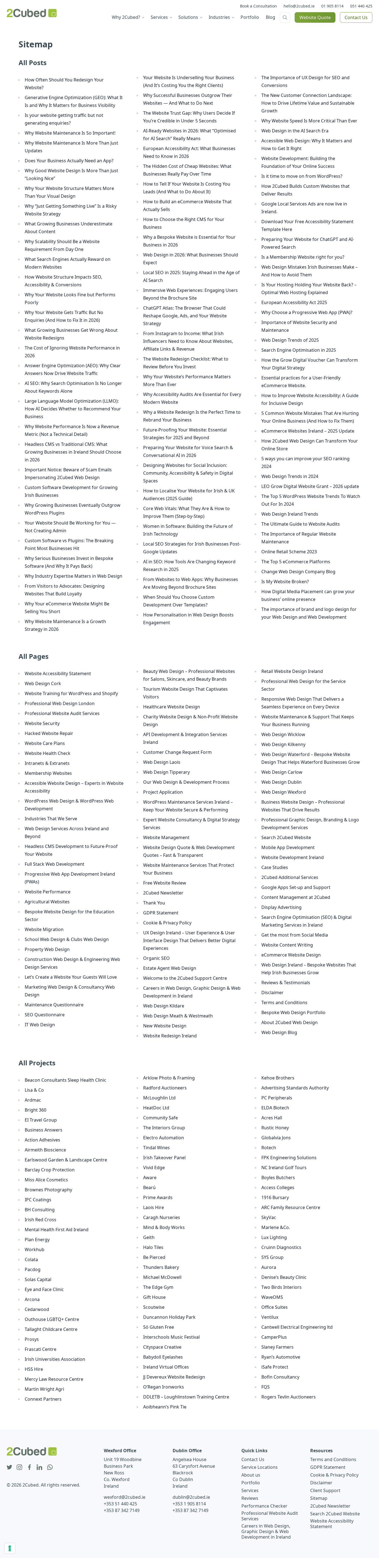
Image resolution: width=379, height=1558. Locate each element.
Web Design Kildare (163, 1006)
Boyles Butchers (278, 1177)
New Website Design (164, 1026)
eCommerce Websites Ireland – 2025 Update (307, 431)
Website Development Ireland (292, 857)
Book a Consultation (258, 6)
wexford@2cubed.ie (124, 1497)
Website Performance (47, 892)
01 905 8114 (332, 6)
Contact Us (356, 17)
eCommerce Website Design (291, 955)
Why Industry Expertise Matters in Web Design (73, 576)
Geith (149, 1237)
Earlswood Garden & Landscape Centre (66, 1160)
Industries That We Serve (51, 819)
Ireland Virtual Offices (166, 1367)
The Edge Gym (158, 1287)
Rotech (268, 1148)
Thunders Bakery (161, 1267)
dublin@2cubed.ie (191, 1497)
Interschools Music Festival (171, 1337)
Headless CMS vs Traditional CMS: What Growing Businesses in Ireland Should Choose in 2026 (73, 452)
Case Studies (274, 867)
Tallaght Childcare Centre (51, 1329)
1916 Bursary (275, 1197)
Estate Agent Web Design (169, 968)
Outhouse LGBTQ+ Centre (52, 1319)
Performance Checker (264, 1506)
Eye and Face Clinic (44, 1289)
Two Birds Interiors (281, 1287)
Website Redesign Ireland (170, 1036)
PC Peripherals (276, 1098)
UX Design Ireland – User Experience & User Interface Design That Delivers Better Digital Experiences (189, 940)
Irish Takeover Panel (164, 1158)
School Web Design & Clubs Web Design (67, 939)
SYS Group (272, 1257)
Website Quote (315, 17)
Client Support (325, 1490)
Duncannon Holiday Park (169, 1317)
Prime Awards (158, 1197)
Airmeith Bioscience (45, 1150)
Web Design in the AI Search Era (295, 131)
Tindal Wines (156, 1148)
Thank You (154, 903)
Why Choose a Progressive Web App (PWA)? (306, 312)
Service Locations (259, 1467)
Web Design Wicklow (283, 734)
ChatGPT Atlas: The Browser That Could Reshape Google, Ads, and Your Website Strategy (185, 315)
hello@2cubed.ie (299, 6)
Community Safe (160, 1118)
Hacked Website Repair (49, 733)
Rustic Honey (275, 1128)
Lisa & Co (34, 1090)
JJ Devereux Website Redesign (174, 1377)
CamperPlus (274, 1337)
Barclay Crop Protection (50, 1170)
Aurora (268, 1267)
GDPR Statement (160, 913)
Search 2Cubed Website (286, 837)
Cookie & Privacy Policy (167, 923)
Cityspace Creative (162, 1347)
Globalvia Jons (276, 1138)
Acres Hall (271, 1118)
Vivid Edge (154, 1167)
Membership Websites (48, 773)
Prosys (32, 1339)
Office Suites (274, 1307)
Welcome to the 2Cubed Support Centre (185, 978)
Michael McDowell (162, 1277)
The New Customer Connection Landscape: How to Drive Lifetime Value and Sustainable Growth (307, 103)
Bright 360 (35, 1110)
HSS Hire (34, 1369)
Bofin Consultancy (280, 1377)
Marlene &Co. (275, 1227)
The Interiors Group (164, 1128)
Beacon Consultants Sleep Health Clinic (65, 1080)
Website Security (42, 723)
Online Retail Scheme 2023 (289, 552)
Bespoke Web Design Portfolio (293, 1012)
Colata (31, 1259)
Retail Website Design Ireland (292, 671)
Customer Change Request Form (177, 752)
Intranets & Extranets (47, 763)
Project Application (163, 792)
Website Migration (44, 929)
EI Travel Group (41, 1120)
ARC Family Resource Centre (290, 1207)
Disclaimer (272, 992)
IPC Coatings (38, 1200)
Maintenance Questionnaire (54, 1005)
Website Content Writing (287, 945)
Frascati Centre (40, 1349)
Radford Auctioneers (165, 1088)
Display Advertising (281, 907)
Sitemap (318, 1498)
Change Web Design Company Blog (298, 572)
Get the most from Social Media (294, 935)
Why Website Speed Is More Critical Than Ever (309, 121)
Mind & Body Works (164, 1227)
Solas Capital (38, 1279)
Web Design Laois (161, 762)
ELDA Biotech (275, 1108)
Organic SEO (156, 958)
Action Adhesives (42, 1140)
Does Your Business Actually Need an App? (69, 161)
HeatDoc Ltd (156, 1108)
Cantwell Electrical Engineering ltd (297, 1327)
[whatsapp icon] (50, 1467)
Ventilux (269, 1317)
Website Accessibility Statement (58, 673)
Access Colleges (277, 1187)
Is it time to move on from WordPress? (301, 176)
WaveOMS (272, 1297)
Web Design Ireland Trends (289, 514)
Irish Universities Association (55, 1359)
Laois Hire (153, 1207)
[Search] (285, 17)
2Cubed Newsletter (163, 893)
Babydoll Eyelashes (163, 1357)
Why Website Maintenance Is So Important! (70, 133)
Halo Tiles (153, 1247)
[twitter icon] (9, 1467)
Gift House (154, 1297)
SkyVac (268, 1217)
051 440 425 (361, 6)
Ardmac (33, 1100)
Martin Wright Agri (44, 1389)
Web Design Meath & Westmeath (178, 1016)
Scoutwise (154, 1307)
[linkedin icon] (39, 1467)
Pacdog (33, 1269)
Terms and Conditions (284, 1002)
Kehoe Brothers (277, 1078)
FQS (265, 1387)
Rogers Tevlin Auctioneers (288, 1397)
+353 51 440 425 (120, 1504)
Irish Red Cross (40, 1220)
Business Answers (43, 1130)
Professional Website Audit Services (62, 713)
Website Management (166, 837)
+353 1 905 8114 (189, 1504)
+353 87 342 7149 (122, 1510)
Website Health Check (47, 753)
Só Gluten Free (158, 1327)
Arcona (32, 1299)
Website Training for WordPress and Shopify (71, 693)
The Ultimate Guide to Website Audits (300, 524)
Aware (149, 1177)
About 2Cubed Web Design (289, 1022)
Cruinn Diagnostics (281, 1247)
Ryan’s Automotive (280, 1357)
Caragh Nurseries (161, 1217)
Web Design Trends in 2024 (289, 476)
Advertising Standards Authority (295, 1088)
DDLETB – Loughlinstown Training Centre (186, 1397)
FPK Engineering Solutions (289, 1158)
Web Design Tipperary (166, 772)
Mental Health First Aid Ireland (57, 1230)
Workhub (34, 1249)
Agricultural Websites (47, 902)
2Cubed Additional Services (289, 877)
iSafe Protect (274, 1367)
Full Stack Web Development (54, 864)
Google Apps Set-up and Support (295, 887)
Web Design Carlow (281, 772)
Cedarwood (37, 1309)
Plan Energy (37, 1239)
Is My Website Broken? (285, 582)
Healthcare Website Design (171, 707)
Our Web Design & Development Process (186, 782)
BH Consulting (40, 1210)
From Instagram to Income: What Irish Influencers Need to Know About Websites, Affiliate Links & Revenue (188, 341)
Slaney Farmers (277, 1347)
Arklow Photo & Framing (169, 1078)
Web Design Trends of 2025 (290, 340)
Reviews (249, 1498)
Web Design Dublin (281, 782)
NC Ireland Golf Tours (284, 1167)
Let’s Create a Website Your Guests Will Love (71, 977)
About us (250, 1475)
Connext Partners (43, 1399)
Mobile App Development (288, 847)
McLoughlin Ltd (159, 1098)
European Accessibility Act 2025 (294, 302)
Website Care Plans (45, 743)
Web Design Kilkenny (283, 744)
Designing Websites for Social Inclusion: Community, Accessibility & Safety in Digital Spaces (188, 473)
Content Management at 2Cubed (295, 897)
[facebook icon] (29, 1467)
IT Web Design (40, 1025)
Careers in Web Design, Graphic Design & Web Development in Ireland (266, 1531)
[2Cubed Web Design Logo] (32, 13)
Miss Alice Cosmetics (46, 1180)
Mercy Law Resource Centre (54, 1379)
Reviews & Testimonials (285, 982)
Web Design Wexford (283, 792)
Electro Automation (163, 1138)
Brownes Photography (48, 1190)
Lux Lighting (274, 1237)
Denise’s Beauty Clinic (284, 1277)
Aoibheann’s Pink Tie (164, 1407)
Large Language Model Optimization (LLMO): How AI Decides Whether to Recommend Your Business (73, 409)
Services (250, 1490)
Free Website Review (164, 883)
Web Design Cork (43, 683)
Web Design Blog (279, 1032)
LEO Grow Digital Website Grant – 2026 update (310, 486)
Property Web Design (47, 949)
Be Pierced (154, 1257)
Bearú (149, 1187)
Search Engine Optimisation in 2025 (298, 350)
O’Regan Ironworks (163, 1387)
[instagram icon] (19, 1467)
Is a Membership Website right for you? (302, 257)
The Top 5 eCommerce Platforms (295, 562)
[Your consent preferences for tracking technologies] (9, 1548)
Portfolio (250, 1482)
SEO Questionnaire (45, 1015)
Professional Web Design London (60, 703)
